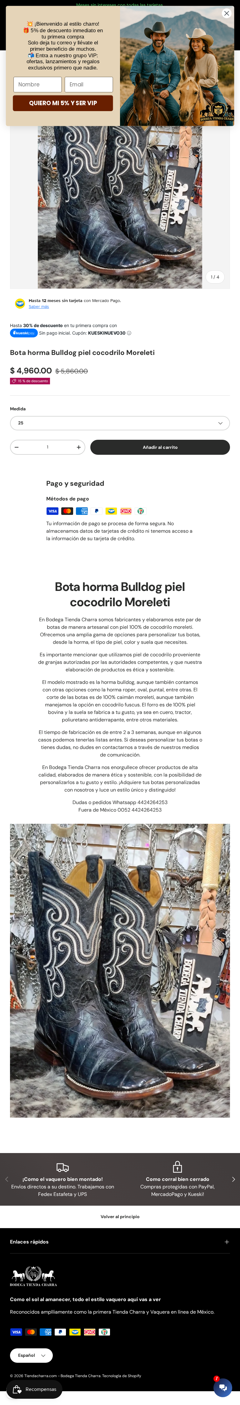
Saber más (39, 306)
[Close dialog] (227, 13)
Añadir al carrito (160, 447)
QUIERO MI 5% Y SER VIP (63, 103)
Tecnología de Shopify (121, 1375)
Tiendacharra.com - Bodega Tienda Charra (62, 1375)
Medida (18, 409)
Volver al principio (120, 1216)
